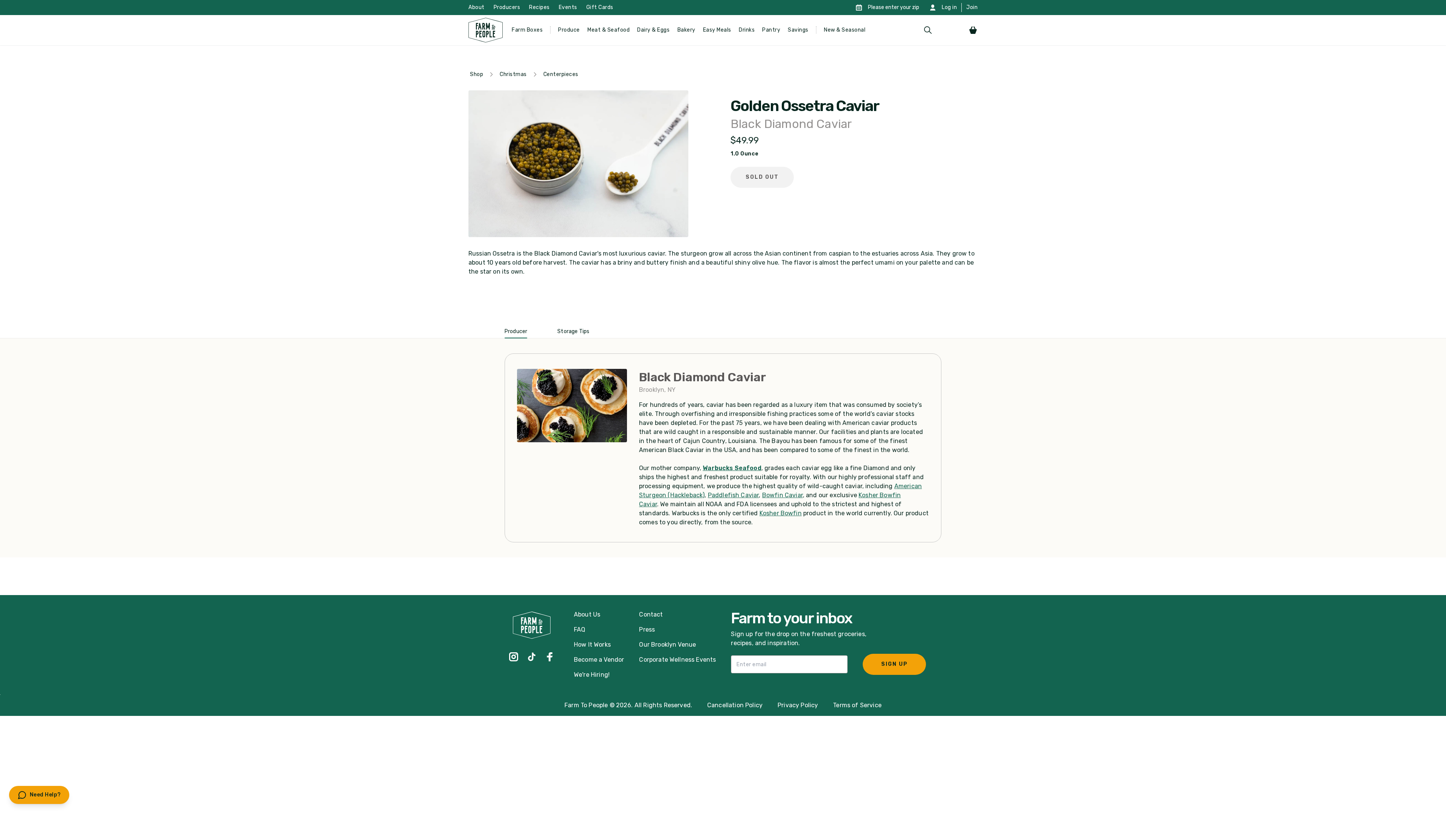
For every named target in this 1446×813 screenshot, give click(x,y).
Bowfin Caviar (782, 495)
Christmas (513, 74)
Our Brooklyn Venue (667, 644)
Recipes (539, 7)
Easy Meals (717, 30)
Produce (569, 30)
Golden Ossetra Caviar (805, 106)
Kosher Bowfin (781, 513)
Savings (798, 30)
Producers (507, 7)
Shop (476, 74)
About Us (587, 614)
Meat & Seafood (608, 30)
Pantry (771, 30)
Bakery (686, 30)
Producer (516, 331)
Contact (651, 614)
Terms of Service (857, 705)
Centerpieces (560, 74)
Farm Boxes (527, 30)
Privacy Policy (798, 705)
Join (972, 7)
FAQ (579, 629)
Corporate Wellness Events (677, 659)
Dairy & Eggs (653, 30)
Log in (949, 7)
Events (568, 7)
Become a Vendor (599, 659)
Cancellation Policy (735, 705)
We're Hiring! (592, 674)
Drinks (747, 30)
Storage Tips (573, 331)
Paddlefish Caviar (733, 495)
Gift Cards (599, 7)
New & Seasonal (844, 30)
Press (647, 629)
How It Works (592, 644)
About (476, 7)
